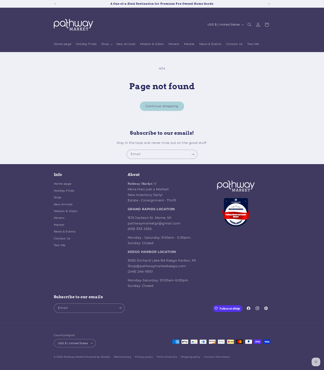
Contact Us (62, 238)
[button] (106, 44)
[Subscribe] (193, 154)
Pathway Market (74, 356)
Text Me (59, 245)
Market (59, 224)
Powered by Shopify (97, 356)
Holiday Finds (64, 190)
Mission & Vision (66, 211)
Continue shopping (162, 106)
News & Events (65, 231)
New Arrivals (63, 204)
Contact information (217, 356)
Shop (58, 197)
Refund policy (122, 356)
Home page (62, 184)
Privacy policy (144, 356)
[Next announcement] (269, 3)
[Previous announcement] (55, 3)
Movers (59, 218)
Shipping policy (190, 356)
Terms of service (167, 356)
